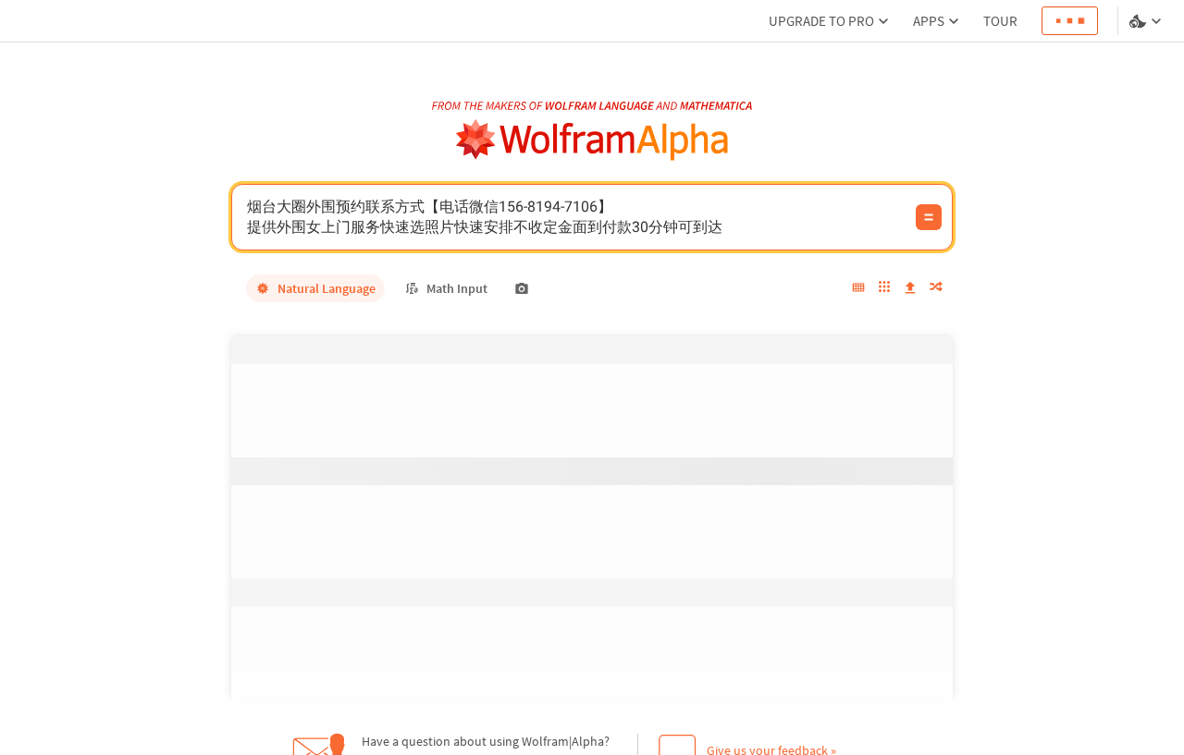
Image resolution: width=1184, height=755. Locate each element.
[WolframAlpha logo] (592, 140)
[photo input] (521, 288)
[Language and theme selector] (1147, 21)
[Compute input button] (929, 217)
